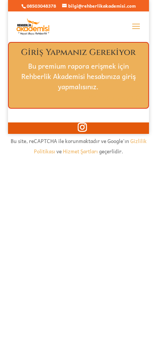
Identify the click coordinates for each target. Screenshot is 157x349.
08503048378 (41, 6)
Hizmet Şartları (80, 151)
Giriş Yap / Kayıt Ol (112, 97)
